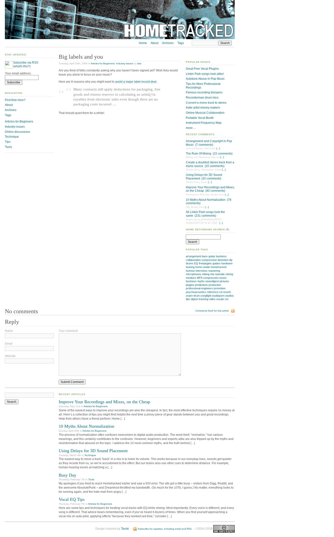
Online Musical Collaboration (205, 112)
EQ (196, 263)
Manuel (215, 157)
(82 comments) (215, 190)
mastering (214, 270)
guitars (216, 263)
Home (143, 43)
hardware (227, 263)
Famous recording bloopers (204, 92)
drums (189, 263)
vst (226, 299)
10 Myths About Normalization (205, 199)
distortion (223, 259)
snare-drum (193, 295)
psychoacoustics (196, 292)
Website (10, 356)
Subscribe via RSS (25, 62)
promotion (219, 288)
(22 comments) (223, 153)
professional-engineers (199, 288)
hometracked (218, 267)
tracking (203, 299)
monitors (191, 277)
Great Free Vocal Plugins (202, 68)
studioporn (218, 295)
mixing (229, 274)
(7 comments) (204, 144)
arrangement (193, 256)
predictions (201, 284)
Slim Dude (210, 148)
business (221, 256)
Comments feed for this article (212, 310)
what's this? (22, 66)
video (212, 299)
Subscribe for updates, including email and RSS (165, 528)
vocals (220, 299)
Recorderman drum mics (202, 97)
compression (209, 259)
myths (201, 281)
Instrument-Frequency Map (204, 122)
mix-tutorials (217, 274)
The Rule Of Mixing (198, 153)
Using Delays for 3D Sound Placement (93, 450)
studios (229, 295)
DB (187, 207)
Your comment (68, 331)
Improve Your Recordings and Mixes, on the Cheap (104, 401)
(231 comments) (205, 215)
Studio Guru (193, 169)
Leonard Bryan (194, 148)
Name (9, 331)
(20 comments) (214, 166)
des (139, 63)
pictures (224, 281)
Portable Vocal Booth (200, 118)
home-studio (202, 267)
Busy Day (67, 475)
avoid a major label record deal (135, 81)
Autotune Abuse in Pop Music (205, 78)
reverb (227, 292)
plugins (190, 284)
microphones (193, 274)
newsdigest (212, 281)
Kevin (204, 182)
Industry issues (124, 63)
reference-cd (214, 292)
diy (231, 259)
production (215, 284)
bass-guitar (208, 256)
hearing (190, 267)
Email (8, 343)
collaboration (193, 259)
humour (190, 270)
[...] (218, 148)
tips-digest (192, 299)
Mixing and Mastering (198, 157)
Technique (12, 136)
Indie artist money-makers (203, 107)
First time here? (15, 100)
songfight (205, 295)
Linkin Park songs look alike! (205, 74)
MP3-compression (208, 277)
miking (206, 274)
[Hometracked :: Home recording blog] (120, 38)
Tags (181, 43)
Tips (8, 142)
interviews (202, 270)
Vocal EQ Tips (72, 499)
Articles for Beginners (103, 63)
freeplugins (205, 263)
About (154, 43)
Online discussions (17, 132)
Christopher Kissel (211, 169)
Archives (168, 43)
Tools (8, 147)
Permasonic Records (197, 194)
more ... (191, 128)
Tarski (125, 528)
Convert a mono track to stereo (206, 102)
